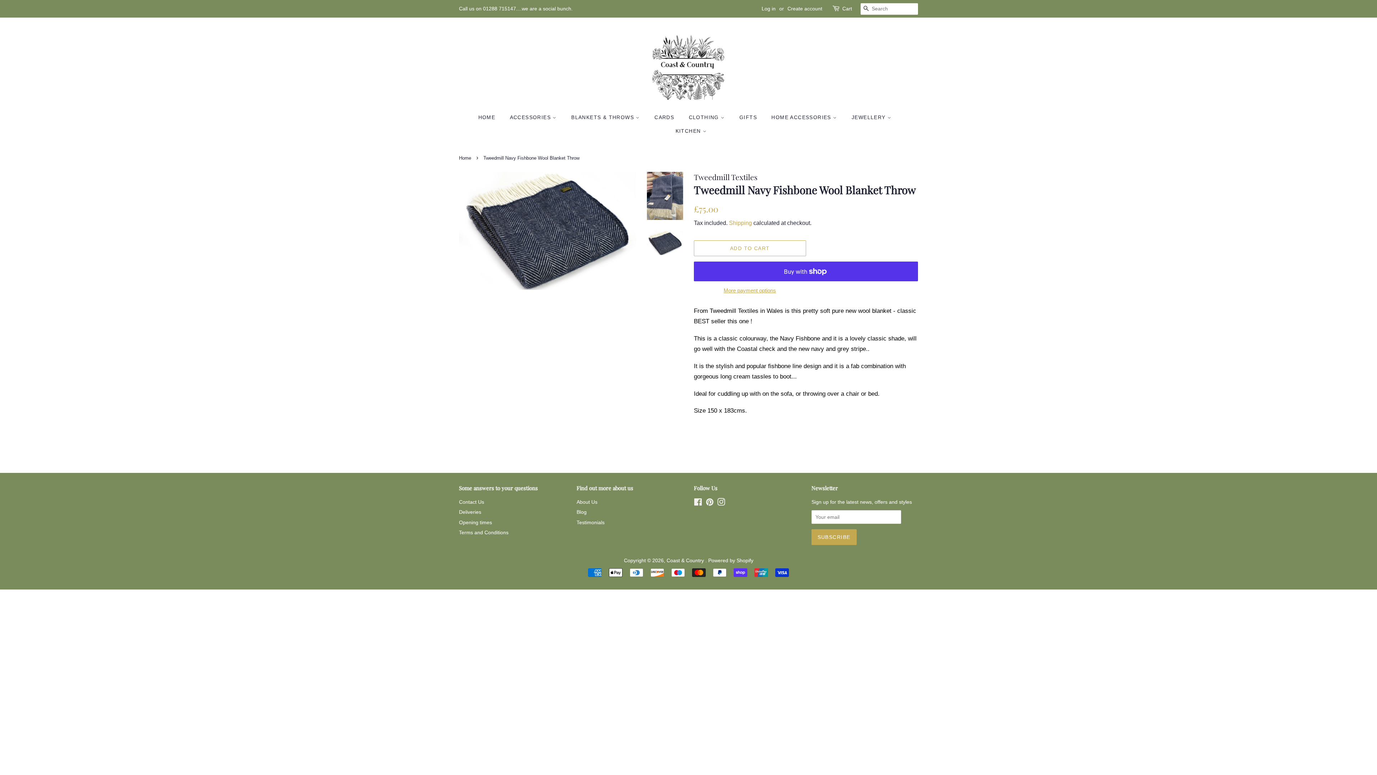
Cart (847, 8)
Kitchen (689, 131)
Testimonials (591, 522)
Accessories (531, 117)
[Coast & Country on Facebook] (698, 503)
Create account (804, 8)
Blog (582, 512)
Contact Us (471, 502)
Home (487, 117)
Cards (664, 117)
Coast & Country (686, 560)
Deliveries (470, 512)
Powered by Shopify (730, 560)
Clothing (705, 117)
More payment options (750, 290)
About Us (587, 502)
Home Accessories (802, 117)
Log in (769, 8)
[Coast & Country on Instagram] (721, 503)
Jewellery (870, 117)
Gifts (748, 117)
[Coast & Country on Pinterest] (710, 503)
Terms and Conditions (483, 532)
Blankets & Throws (603, 117)
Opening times (475, 522)
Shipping (740, 223)
